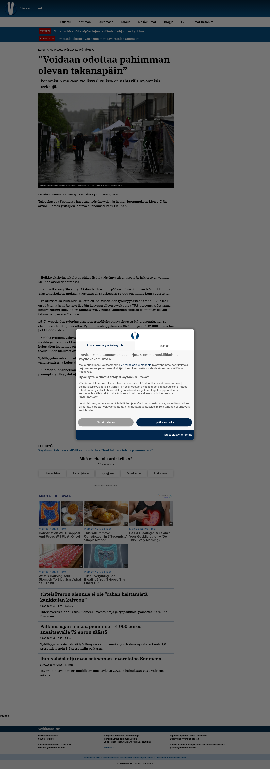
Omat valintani (106, 422)
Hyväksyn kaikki (164, 422)
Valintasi (164, 345)
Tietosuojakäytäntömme (177, 434)
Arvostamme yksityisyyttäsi (105, 345)
